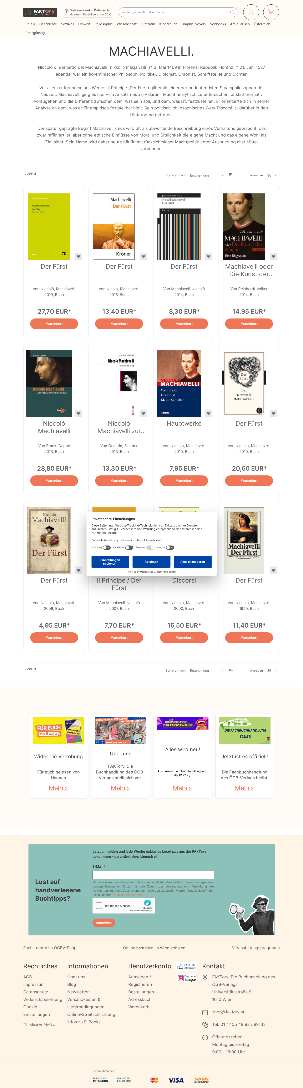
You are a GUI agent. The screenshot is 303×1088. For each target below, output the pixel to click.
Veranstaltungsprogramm (256, 947)
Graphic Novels (193, 24)
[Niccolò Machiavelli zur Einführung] (114, 381)
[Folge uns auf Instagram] (186, 978)
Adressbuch (140, 999)
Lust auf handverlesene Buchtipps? (58, 890)
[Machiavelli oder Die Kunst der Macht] (244, 224)
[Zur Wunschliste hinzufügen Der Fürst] (78, 256)
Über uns (120, 754)
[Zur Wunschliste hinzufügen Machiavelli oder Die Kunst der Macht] (273, 256)
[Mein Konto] (251, 12)
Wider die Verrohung (58, 756)
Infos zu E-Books (84, 1021)
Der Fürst (54, 266)
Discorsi (184, 580)
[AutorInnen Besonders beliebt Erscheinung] (207, 175)
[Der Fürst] (49, 224)
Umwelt (84, 24)
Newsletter (78, 991)
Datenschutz (35, 991)
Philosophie (104, 24)
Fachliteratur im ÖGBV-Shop (49, 947)
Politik (30, 24)
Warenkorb (139, 1006)
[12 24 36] (272, 175)
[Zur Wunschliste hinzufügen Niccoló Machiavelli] (78, 413)
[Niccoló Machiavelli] (49, 381)
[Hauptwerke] (179, 381)
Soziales (67, 24)
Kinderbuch (168, 24)
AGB (27, 976)
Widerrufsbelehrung (42, 999)
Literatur (148, 24)
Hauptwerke (184, 423)
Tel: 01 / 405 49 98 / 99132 (239, 1024)
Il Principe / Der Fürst (119, 584)
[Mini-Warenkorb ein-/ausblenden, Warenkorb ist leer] (271, 12)
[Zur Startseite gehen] (40, 12)
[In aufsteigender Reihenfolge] (230, 175)
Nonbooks (218, 24)
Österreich (262, 24)
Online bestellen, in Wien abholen (154, 947)
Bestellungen (141, 991)
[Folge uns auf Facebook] (186, 966)
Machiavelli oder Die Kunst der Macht (249, 271)
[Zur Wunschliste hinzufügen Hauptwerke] (208, 413)
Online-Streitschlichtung (91, 1014)
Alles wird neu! (182, 749)
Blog (71, 984)
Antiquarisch (240, 24)
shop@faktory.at (228, 1011)
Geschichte (48, 24)
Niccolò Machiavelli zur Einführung (119, 428)
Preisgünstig (35, 33)
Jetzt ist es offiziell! (244, 756)
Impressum (34, 984)
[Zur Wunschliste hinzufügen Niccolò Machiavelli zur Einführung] (143, 413)
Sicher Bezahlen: (103, 1071)
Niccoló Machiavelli (54, 427)
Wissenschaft (127, 24)
